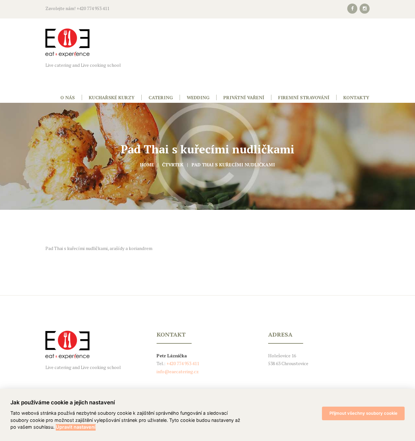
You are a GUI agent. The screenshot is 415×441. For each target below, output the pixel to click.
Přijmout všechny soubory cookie (363, 413)
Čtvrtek (173, 164)
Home (147, 164)
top (207, 299)
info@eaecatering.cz (178, 371)
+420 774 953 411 (182, 363)
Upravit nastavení (76, 427)
